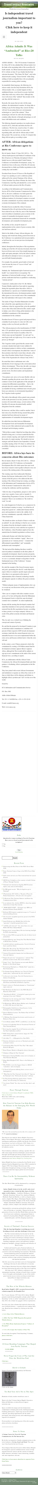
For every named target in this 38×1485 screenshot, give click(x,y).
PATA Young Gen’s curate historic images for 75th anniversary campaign (18, 1034)
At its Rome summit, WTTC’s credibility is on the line (19, 1022)
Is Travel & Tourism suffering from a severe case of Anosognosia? (18, 1070)
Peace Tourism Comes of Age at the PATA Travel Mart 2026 (19, 872)
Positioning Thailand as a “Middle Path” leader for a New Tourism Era (18, 967)
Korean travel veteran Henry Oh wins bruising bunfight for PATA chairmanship (19, 931)
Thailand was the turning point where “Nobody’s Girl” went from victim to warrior (19, 999)
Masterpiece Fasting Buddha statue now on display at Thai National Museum (19, 1056)
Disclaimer (4, 1480)
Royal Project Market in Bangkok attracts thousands (18, 1050)
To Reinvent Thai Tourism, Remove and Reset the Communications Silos (18, 899)
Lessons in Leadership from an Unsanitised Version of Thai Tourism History (19, 1025)
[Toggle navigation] (4, 37)
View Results (19, 852)
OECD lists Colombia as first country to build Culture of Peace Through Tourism (19, 881)
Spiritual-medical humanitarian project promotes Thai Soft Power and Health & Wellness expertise (19, 981)
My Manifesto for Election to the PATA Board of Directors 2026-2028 (17, 990)
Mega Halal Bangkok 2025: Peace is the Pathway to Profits (18, 1061)
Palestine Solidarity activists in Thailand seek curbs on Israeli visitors (18, 1042)
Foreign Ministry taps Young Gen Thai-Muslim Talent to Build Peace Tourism (19, 940)
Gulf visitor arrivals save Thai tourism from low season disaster (19, 876)
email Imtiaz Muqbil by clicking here (20, 1158)
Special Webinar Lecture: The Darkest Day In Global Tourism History (18, 1013)
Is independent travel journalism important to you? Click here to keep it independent (19, 22)
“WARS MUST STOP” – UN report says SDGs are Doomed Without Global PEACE (17, 908)
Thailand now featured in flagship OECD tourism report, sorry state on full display (18, 885)
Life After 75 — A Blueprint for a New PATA (16, 1038)
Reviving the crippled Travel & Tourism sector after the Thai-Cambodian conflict (18, 1030)
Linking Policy (12, 1480)
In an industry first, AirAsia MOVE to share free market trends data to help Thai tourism (19, 904)
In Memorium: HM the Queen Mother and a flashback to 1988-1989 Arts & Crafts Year (19, 1004)
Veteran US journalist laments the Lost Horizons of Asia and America (18, 954)
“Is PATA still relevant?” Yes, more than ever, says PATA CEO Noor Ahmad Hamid (18, 926)
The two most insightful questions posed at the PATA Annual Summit (19, 917)
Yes (5, 844)
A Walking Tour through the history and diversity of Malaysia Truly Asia (18, 1018)
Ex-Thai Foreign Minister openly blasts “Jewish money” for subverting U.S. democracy (17, 1079)
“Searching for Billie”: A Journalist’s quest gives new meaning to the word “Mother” (19, 995)
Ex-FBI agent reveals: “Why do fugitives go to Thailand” (17, 890)
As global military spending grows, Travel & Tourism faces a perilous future (19, 945)
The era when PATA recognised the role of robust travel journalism (19, 936)
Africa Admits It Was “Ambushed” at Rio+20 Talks (19, 50)
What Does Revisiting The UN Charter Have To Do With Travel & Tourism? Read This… (18, 949)
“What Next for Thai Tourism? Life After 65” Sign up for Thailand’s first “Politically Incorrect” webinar (19, 1075)
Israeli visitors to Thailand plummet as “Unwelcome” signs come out (19, 986)
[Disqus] (19, 738)
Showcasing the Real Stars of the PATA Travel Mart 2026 (18, 867)
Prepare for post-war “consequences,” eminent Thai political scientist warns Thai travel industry (18, 958)
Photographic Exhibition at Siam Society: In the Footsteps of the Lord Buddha (17, 1009)
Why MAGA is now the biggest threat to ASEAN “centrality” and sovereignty (17, 1065)
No (4, 846)
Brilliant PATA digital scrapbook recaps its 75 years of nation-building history (19, 913)
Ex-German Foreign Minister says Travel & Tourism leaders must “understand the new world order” (18, 972)
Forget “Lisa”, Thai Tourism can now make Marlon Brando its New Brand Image (18, 963)
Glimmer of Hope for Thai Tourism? (13, 1053)
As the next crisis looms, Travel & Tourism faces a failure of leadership (18, 977)
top (35, 1483)
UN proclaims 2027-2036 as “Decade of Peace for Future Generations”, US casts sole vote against (17, 894)
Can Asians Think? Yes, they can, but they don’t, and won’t (19, 1084)
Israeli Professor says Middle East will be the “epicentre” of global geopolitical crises (16, 922)
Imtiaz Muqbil (19, 58)
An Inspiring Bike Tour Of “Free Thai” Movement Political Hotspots (18, 1046)
